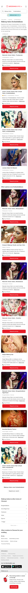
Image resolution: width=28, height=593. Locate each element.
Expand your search (14, 491)
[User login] (26, 6)
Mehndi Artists (4, 538)
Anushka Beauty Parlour (9, 429)
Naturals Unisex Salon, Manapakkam (13, 208)
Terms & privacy (11, 553)
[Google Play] (17, 567)
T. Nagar (3, 521)
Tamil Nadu (4, 19)
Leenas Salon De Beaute (9, 168)
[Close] (25, 574)
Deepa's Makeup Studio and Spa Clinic (13, 245)
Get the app (14, 587)
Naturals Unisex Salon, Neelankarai (12, 281)
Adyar (2, 515)
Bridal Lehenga (13, 541)
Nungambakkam (5, 505)
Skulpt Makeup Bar (7, 354)
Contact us (3, 553)
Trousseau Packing (5, 543)
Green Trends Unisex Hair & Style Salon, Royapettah (12, 466)
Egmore (3, 518)
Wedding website (5, 560)
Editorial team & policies (12, 557)
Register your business (18, 555)
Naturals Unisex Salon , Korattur (11, 318)
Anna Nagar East (5, 509)
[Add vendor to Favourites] (24, 38)
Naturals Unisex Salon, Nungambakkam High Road (13, 391)
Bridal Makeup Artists (14, 538)
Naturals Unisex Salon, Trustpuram (12, 55)
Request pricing (14, 68)
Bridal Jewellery (4, 541)
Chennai (10, 19)
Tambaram (3, 512)
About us (3, 557)
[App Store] (6, 567)
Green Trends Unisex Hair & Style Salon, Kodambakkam (12, 92)
